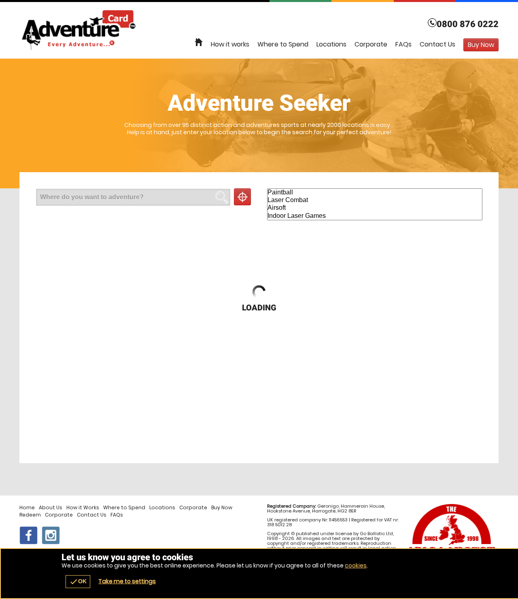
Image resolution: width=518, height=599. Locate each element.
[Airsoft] (374, 208)
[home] (199, 42)
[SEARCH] (222, 197)
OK (78, 581)
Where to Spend (282, 44)
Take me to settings (127, 581)
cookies (356, 565)
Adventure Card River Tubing (259, 30)
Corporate (371, 44)
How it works (230, 44)
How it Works (82, 507)
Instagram (51, 535)
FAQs (403, 44)
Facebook (28, 535)
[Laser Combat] (374, 200)
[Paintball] (374, 192)
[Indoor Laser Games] (374, 216)
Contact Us (437, 44)
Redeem (30, 515)
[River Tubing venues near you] (242, 196)
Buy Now (221, 507)
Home (27, 507)
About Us (50, 507)
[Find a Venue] (133, 197)
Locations (331, 44)
